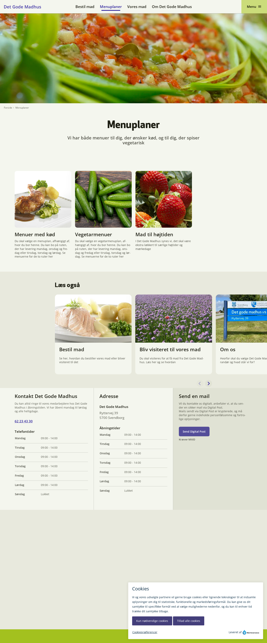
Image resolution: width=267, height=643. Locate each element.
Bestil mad (84, 6)
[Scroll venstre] (199, 383)
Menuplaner (111, 6)
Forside (8, 107)
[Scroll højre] (208, 383)
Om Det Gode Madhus (172, 6)
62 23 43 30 (24, 421)
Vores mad (136, 6)
